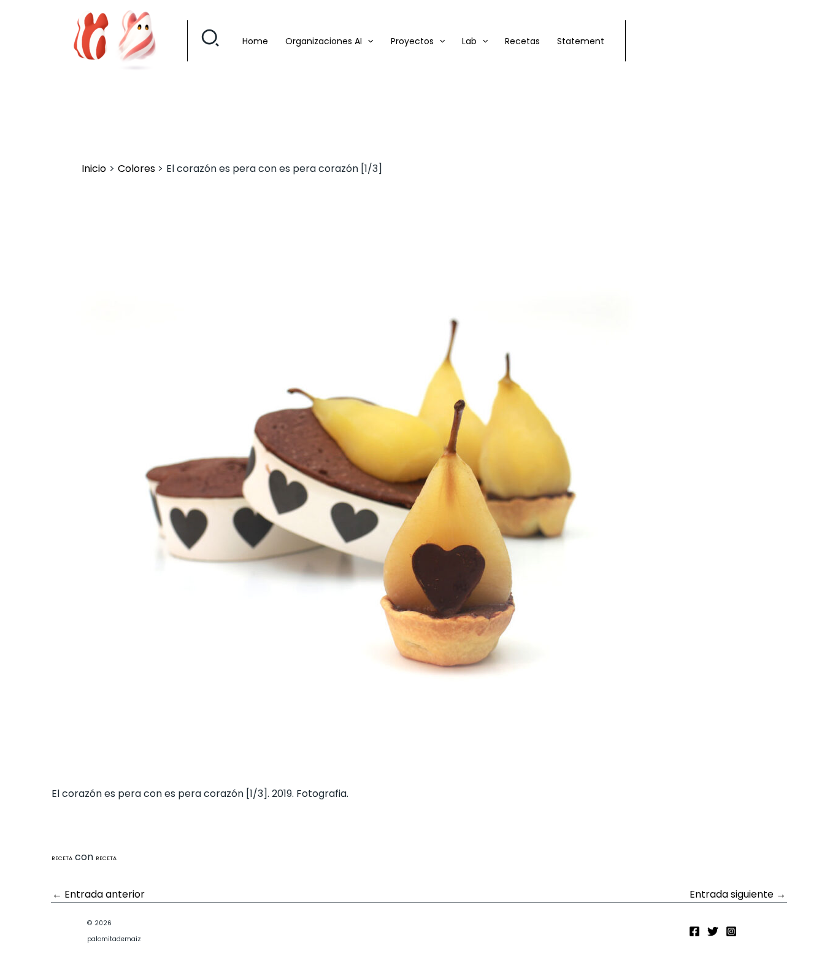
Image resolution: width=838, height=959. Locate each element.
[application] (367, 41)
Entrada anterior (98, 894)
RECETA (62, 858)
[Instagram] (731, 931)
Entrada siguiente (738, 894)
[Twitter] (712, 931)
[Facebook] (694, 931)
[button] (210, 41)
